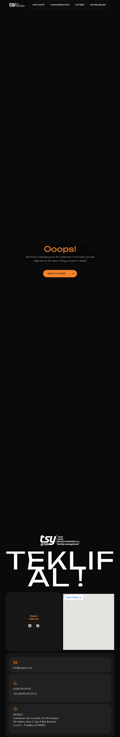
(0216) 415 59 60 (22, 688)
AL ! (60, 577)
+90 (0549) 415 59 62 (25, 693)
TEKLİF (60, 560)
